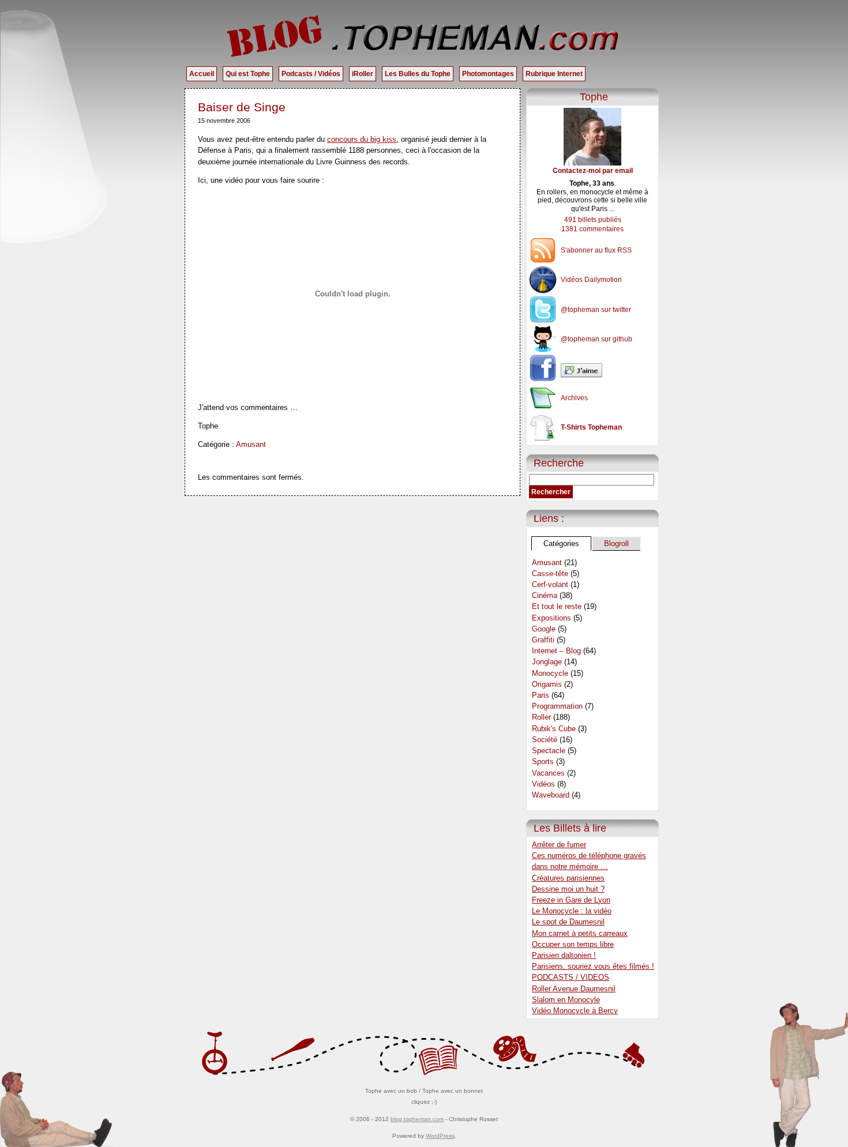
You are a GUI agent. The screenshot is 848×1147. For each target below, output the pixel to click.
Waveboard (550, 795)
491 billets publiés (592, 220)
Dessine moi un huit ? (568, 889)
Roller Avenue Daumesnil (574, 988)
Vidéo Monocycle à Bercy (575, 1010)
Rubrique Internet (554, 74)
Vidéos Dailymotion (591, 280)
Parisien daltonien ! (564, 955)
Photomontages (488, 74)
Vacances (548, 773)
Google (544, 629)
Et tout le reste (556, 606)
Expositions (551, 618)
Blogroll (616, 543)
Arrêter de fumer (559, 844)
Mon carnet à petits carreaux (580, 933)
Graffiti (543, 639)
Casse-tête (550, 573)
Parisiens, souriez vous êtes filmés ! (593, 966)
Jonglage (547, 661)
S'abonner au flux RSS (596, 250)
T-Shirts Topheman (591, 427)
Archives (574, 398)
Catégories (561, 543)
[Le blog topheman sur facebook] (592, 370)
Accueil (201, 74)
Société (544, 739)
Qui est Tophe (248, 74)
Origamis (547, 684)
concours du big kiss (361, 139)
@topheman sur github (596, 339)
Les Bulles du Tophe (418, 74)
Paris (540, 695)
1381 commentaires (592, 229)
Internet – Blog (556, 650)
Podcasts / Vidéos (311, 74)
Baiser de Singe (242, 107)
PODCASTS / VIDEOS (570, 977)
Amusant (251, 444)
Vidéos (543, 784)
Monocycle (550, 673)
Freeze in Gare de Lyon (571, 900)
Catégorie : (217, 444)
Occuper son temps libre (573, 944)
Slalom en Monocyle (566, 999)
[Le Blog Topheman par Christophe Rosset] (424, 35)
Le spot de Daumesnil (568, 921)
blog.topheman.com (417, 1119)
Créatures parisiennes (568, 878)
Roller (541, 717)
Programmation (557, 706)
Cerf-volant (550, 584)
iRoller (362, 74)
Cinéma (544, 595)
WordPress (440, 1136)
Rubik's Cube (554, 728)
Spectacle (548, 750)
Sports (543, 761)
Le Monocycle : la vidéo (571, 911)
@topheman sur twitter (596, 310)
